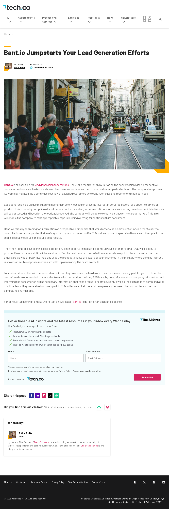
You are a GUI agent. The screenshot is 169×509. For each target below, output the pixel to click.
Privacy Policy (65, 371)
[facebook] (134, 483)
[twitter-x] (144, 483)
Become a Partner (39, 482)
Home (7, 34)
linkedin (149, 20)
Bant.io (77, 301)
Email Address (92, 351)
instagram (144, 20)
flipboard (44, 395)
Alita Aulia (19, 67)
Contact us (21, 482)
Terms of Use (98, 482)
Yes (99, 407)
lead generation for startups (52, 184)
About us (8, 482)
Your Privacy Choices (78, 482)
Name (11, 351)
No (107, 407)
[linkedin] (163, 483)
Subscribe (147, 377)
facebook (144, 17)
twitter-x (149, 17)
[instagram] (153, 483)
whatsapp (56, 395)
